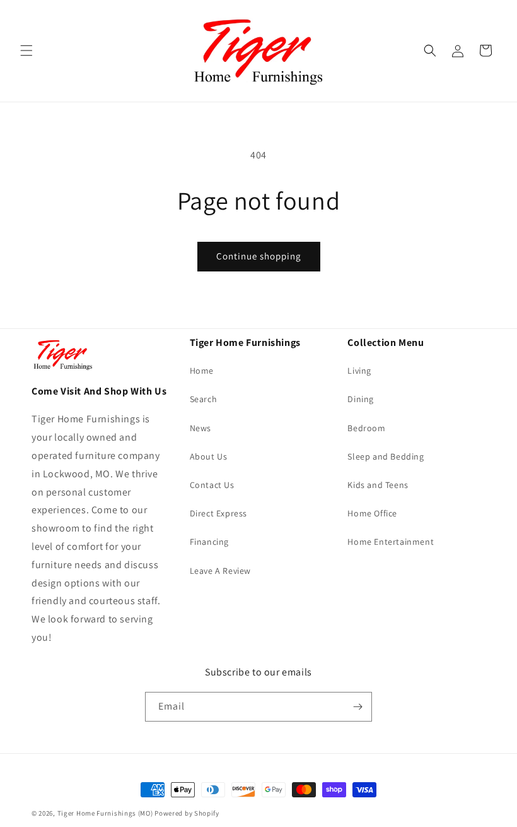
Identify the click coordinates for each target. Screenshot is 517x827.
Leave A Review (220, 570)
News (200, 428)
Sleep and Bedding (385, 456)
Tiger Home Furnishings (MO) (105, 813)
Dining (360, 399)
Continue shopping (258, 256)
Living (359, 370)
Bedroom (366, 428)
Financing (209, 541)
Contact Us (212, 485)
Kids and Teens (377, 485)
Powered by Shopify (186, 813)
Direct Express (218, 513)
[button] (26, 50)
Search (204, 399)
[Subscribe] (357, 707)
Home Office (372, 513)
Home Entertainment (390, 541)
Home (202, 370)
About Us (209, 456)
